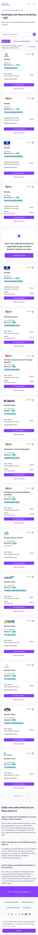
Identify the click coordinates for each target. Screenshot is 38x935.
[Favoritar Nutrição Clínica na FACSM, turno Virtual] (32, 621)
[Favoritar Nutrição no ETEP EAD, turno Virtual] (32, 98)
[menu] (34, 4)
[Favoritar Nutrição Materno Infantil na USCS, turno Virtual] (32, 532)
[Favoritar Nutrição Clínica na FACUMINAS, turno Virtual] (32, 753)
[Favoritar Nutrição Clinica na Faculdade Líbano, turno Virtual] (32, 400)
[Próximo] (28, 796)
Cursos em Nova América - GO (13, 10)
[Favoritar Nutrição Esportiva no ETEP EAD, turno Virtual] (32, 311)
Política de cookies (27, 902)
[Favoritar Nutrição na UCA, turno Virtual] (32, 54)
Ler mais (5, 25)
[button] (19, 34)
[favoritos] (28, 4)
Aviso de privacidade (11, 902)
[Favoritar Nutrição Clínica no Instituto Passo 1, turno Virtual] (32, 709)
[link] (9, 55)
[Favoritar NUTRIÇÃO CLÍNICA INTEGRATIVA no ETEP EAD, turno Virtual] (32, 444)
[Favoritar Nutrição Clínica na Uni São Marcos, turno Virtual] (32, 665)
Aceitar (19, 931)
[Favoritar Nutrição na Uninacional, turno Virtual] (32, 142)
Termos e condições (13, 907)
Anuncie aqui (27, 907)
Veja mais (17, 858)
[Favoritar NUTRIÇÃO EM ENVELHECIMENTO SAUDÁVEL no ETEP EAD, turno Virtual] (32, 488)
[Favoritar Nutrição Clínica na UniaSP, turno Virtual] (32, 577)
